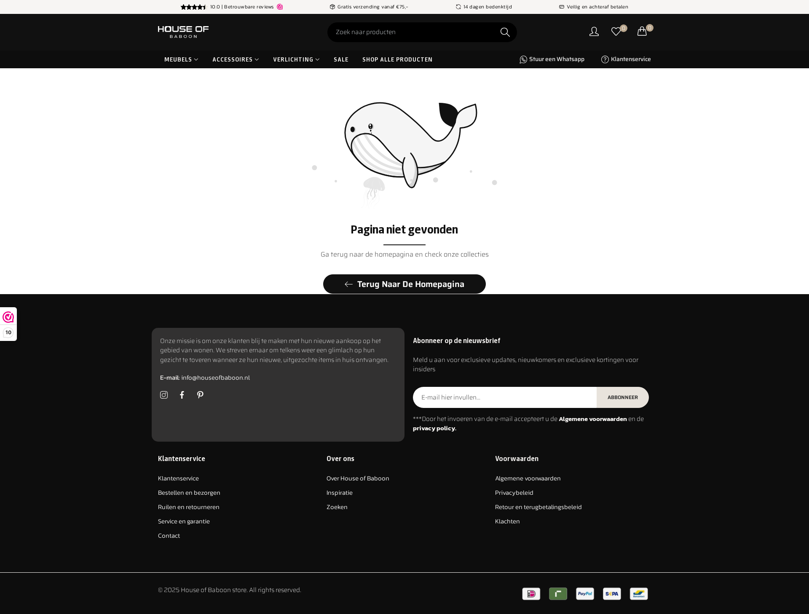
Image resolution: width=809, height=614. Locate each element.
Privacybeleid (514, 493)
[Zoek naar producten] (505, 32)
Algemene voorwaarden (528, 478)
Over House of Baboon (358, 478)
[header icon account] (594, 32)
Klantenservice (178, 478)
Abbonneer (623, 397)
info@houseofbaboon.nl (205, 378)
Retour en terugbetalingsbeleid (538, 507)
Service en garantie (184, 521)
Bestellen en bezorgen (189, 493)
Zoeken (337, 507)
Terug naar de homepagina (410, 284)
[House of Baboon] (215, 32)
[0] (616, 32)
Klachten (507, 521)
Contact (169, 536)
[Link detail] (164, 395)
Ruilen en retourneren (189, 507)
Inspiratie (340, 493)
